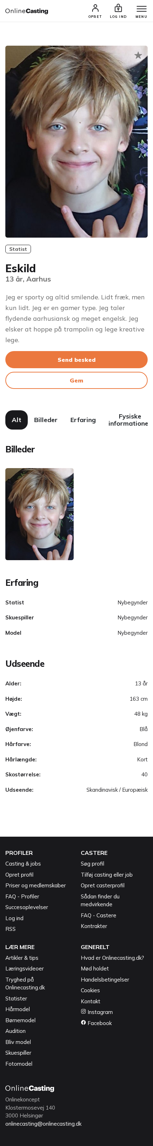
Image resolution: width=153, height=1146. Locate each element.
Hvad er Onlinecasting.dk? (112, 957)
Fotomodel (18, 1063)
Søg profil (92, 863)
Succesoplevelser (26, 907)
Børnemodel (20, 1020)
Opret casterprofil (103, 885)
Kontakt (90, 1001)
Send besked (77, 359)
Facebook (99, 1023)
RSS (10, 929)
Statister (16, 998)
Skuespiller (18, 1052)
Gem (76, 380)
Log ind (14, 918)
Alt (16, 420)
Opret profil (19, 874)
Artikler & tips (21, 957)
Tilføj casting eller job (107, 874)
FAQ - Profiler (22, 896)
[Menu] (142, 9)
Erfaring (83, 420)
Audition (15, 1031)
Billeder (46, 420)
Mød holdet (95, 968)
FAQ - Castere (98, 915)
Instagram (99, 1012)
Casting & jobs (23, 863)
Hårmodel (17, 1009)
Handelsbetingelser (105, 979)
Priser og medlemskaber (35, 885)
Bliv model (18, 1042)
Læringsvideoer (24, 968)
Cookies (90, 990)
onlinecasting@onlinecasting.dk (43, 1123)
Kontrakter (94, 926)
